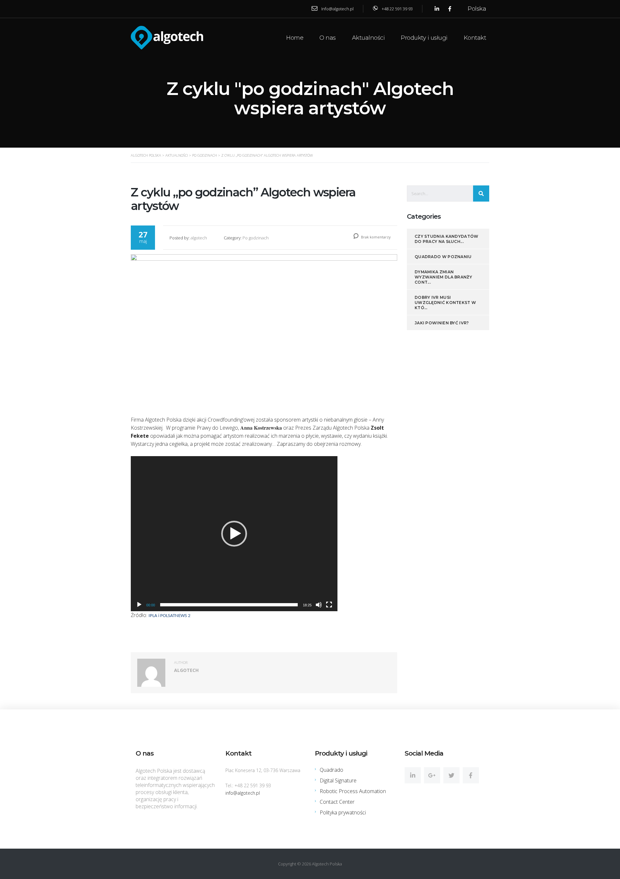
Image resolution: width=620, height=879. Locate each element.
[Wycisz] (318, 605)
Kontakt (475, 37)
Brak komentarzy (375, 237)
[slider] (229, 604)
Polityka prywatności (343, 812)
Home (294, 37)
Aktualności (368, 37)
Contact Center (337, 801)
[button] (234, 534)
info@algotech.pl (242, 793)
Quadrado (331, 769)
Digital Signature (338, 780)
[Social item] (413, 775)
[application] (234, 533)
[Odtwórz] (139, 605)
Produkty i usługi (424, 37)
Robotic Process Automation (353, 791)
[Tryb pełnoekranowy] (329, 605)
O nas (327, 37)
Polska (477, 8)
